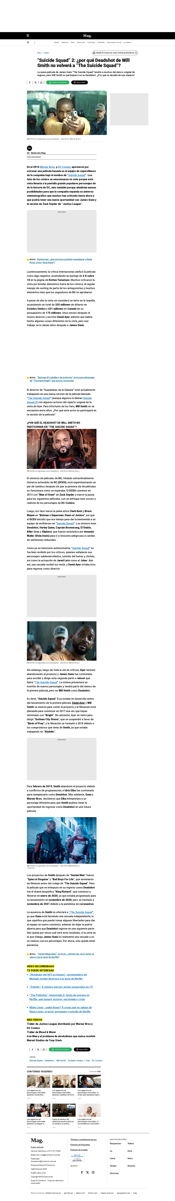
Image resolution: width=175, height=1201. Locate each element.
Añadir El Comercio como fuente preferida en (115, 53)
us (111, 1151)
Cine (88, 1060)
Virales (113, 1166)
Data (130, 1151)
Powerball (100, 42)
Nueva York (81, 42)
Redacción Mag (38, 153)
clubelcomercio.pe (53, 1193)
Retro (130, 1158)
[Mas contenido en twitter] (87, 1172)
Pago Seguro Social (114, 42)
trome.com (93, 1193)
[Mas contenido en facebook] (82, 1172)
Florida (56, 42)
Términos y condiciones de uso (83, 1140)
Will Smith (61, 1060)
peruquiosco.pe (123, 1193)
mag (135, 1193)
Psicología (91, 42)
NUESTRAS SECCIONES (118, 1139)
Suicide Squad (36, 1060)
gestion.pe (68, 1193)
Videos (131, 1143)
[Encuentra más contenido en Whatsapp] (41, 82)
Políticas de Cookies (79, 1150)
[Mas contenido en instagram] (93, 1172)
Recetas (131, 1166)
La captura (127, 42)
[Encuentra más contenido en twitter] (35, 82)
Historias (114, 1173)
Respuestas (115, 1143)
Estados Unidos (75, 1060)
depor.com (80, 1193)
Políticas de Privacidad (80, 1145)
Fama (112, 1158)
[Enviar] (28, 42)
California (64, 42)
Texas (73, 42)
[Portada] (37, 1145)
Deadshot (49, 1060)
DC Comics (97, 1060)
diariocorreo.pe (107, 1193)
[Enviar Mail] (28, 153)
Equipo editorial (37, 1147)
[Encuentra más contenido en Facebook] (30, 82)
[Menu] (29, 35)
